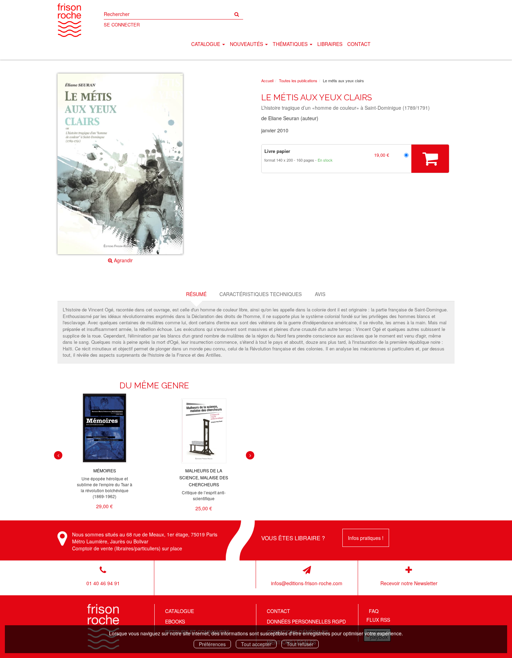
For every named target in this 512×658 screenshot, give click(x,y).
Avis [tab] (320, 294)
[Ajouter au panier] (430, 159)
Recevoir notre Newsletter (408, 583)
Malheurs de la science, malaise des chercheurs (203, 477)
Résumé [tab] (196, 294)
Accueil (267, 80)
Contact (359, 43)
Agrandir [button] (123, 260)
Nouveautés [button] (247, 43)
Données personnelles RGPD (306, 621)
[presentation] (58, 455)
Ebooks (175, 621)
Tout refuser (300, 644)
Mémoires (104, 470)
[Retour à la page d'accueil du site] (69, 20)
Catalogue (179, 610)
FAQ (374, 610)
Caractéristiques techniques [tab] (260, 294)
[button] (120, 164)
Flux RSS (378, 619)
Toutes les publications (298, 80)
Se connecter (122, 24)
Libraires (329, 43)
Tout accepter (256, 644)
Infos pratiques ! (365, 537)
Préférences (212, 644)
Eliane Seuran (283, 118)
